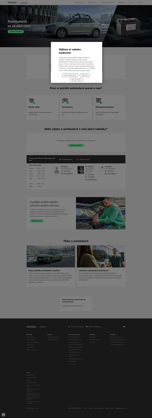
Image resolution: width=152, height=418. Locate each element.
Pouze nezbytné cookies (70, 75)
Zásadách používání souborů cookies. (79, 70)
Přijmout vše (85, 75)
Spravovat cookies (76, 79)
